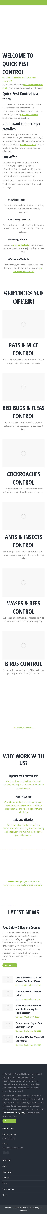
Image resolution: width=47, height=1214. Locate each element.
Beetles (5, 1177)
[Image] (23, 324)
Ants (4, 1166)
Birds (4, 1183)
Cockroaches (8, 1189)
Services (19, 985)
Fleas (4, 1195)
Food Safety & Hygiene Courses (21, 927)
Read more (9, 965)
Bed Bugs (6, 1172)
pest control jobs (21, 245)
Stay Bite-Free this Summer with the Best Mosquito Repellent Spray (28, 1009)
